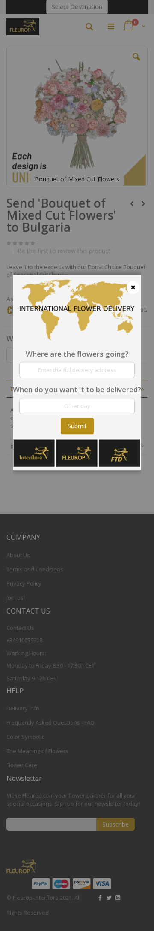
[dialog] (77, 465)
